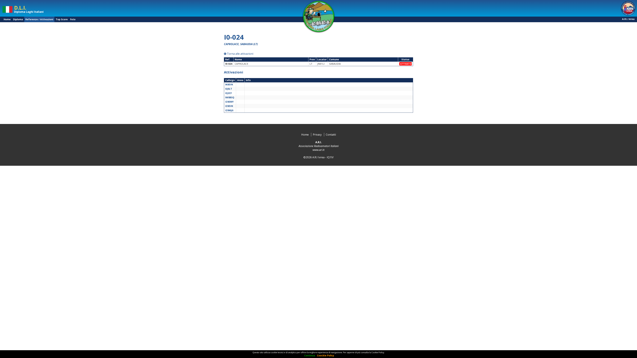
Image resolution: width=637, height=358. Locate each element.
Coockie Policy (325, 355)
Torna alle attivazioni (239, 54)
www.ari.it (318, 150)
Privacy (317, 134)
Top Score (62, 19)
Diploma (18, 19)
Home (7, 19)
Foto (72, 19)
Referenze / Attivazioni (39, 19)
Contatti (331, 134)
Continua (309, 355)
